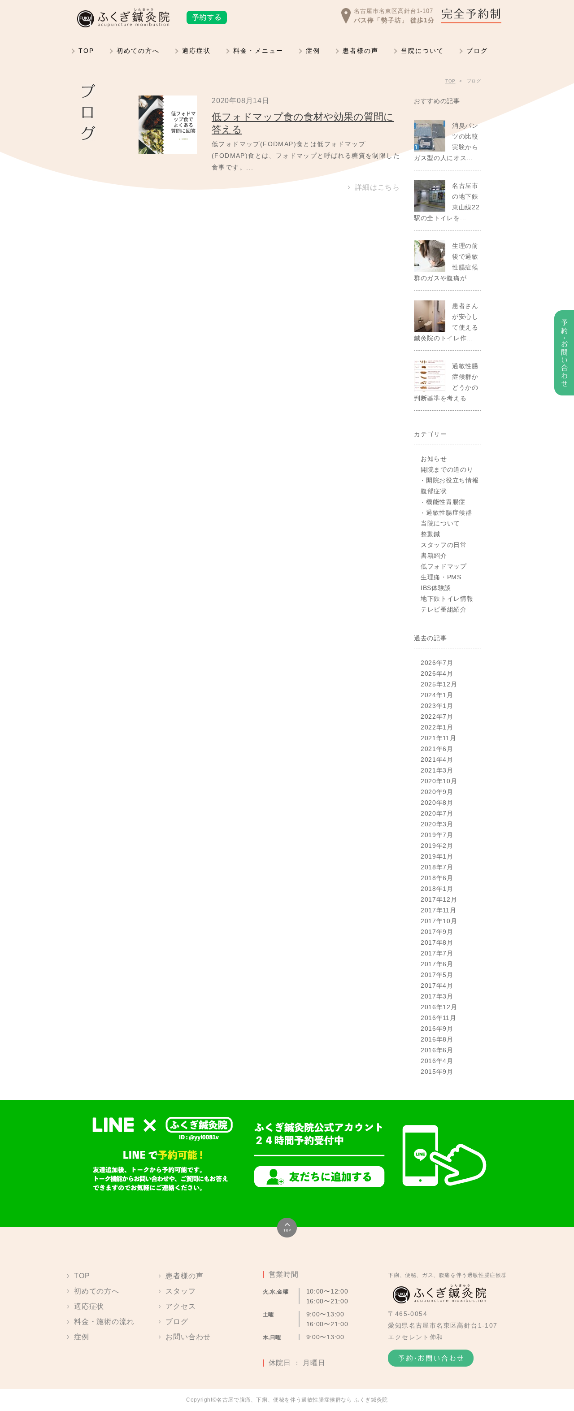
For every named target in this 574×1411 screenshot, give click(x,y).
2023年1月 (437, 705)
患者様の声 (360, 50)
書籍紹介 (434, 555)
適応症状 (196, 50)
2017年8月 (437, 942)
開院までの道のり (447, 469)
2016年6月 (437, 1050)
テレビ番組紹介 (444, 609)
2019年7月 (437, 834)
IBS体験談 (436, 587)
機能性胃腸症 (445, 501)
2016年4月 (437, 1060)
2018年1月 (437, 888)
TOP (86, 50)
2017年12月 (439, 899)
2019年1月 (437, 856)
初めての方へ (138, 50)
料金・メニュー (258, 50)
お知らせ (434, 458)
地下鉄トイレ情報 (447, 598)
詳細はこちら (377, 187)
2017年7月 (437, 953)
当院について (422, 50)
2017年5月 (437, 974)
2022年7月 (437, 716)
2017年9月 (437, 931)
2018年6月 (437, 877)
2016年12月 (439, 1007)
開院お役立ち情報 (452, 480)
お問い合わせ (188, 1337)
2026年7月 (437, 662)
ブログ (477, 50)
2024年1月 (437, 695)
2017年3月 (437, 996)
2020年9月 (437, 791)
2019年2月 (437, 845)
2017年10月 (439, 921)
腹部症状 (434, 491)
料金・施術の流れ (104, 1321)
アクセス (180, 1306)
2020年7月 (437, 813)
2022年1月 (437, 727)
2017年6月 (437, 964)
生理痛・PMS (441, 577)
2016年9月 (437, 1028)
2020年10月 (439, 781)
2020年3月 (437, 824)
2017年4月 (437, 985)
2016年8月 (437, 1039)
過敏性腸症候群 (449, 512)
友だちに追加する (319, 1176)
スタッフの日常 (444, 544)
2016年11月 (439, 1017)
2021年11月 (439, 738)
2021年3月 (437, 770)
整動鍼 (430, 534)
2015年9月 (437, 1071)
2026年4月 (437, 673)
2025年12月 (439, 684)
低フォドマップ (444, 566)
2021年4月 (437, 759)
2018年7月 (437, 867)
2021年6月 (437, 748)
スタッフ (180, 1291)
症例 (313, 50)
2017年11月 (439, 910)
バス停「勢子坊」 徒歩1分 (394, 20)
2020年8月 (437, 802)
